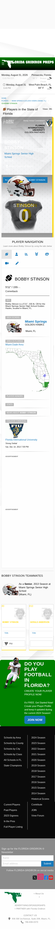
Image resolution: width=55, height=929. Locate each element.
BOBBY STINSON (10, 622)
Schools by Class (13, 754)
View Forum (37, 815)
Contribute (36, 804)
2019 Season (38, 765)
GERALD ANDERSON (39, 622)
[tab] (7, 254)
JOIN (34, 810)
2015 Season (38, 788)
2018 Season (38, 771)
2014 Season (38, 793)
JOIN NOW (34, 719)
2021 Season (38, 754)
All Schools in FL (13, 760)
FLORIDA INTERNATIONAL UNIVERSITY (36, 127)
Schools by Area (12, 737)
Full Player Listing (13, 827)
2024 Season (38, 737)
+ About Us (39, 893)
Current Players (12, 804)
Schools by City (12, 749)
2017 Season (38, 776)
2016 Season (38, 782)
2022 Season (38, 749)
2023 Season (38, 743)
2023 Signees (11, 815)
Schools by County (13, 743)
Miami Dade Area (14, 344)
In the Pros (9, 821)
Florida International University (21, 440)
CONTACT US (30, 915)
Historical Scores (40, 799)
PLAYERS (5, 101)
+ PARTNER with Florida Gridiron (30, 909)
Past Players (10, 810)
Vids (6, 633)
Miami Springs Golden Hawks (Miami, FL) (29, 101)
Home (3, 98)
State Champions (13, 765)
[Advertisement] (27, 28)
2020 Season (38, 760)
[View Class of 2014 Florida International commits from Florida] (16, 430)
